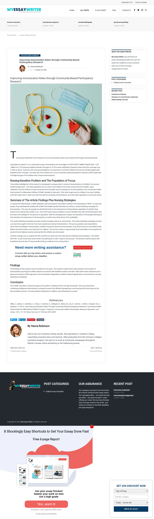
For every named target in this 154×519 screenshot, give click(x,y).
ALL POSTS (84, 10)
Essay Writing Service (28, 35)
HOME (71, 10)
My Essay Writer (27, 422)
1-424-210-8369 (141, 2)
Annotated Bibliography (85, 22)
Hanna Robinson (36, 67)
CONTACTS (126, 10)
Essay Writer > (13, 35)
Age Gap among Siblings (121, 22)
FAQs (114, 10)
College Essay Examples (30, 55)
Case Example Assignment (51, 22)
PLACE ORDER (100, 10)
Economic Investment (13, 22)
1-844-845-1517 (127, 2)
